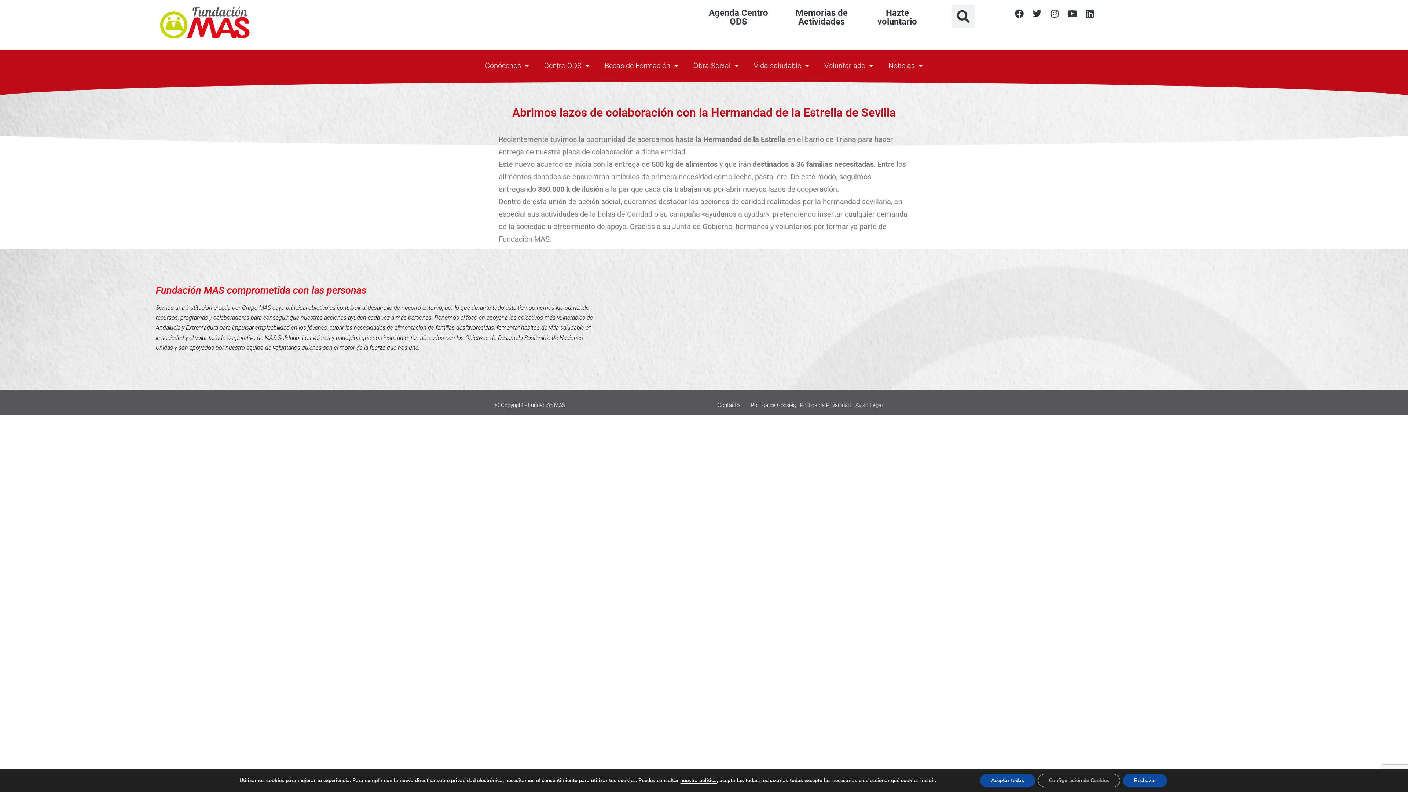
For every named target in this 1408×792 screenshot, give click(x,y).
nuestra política (698, 780)
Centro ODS (563, 65)
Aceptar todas (1007, 780)
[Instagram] (1054, 13)
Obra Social (712, 65)
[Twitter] (1037, 13)
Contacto (729, 405)
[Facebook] (1019, 13)
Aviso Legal (869, 405)
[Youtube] (1072, 13)
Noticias (901, 65)
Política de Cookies (773, 405)
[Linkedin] (1090, 13)
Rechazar (1145, 780)
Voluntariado (844, 65)
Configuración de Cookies (1079, 780)
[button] (963, 16)
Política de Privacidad (825, 405)
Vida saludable (777, 65)
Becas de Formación (637, 65)
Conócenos (503, 65)
